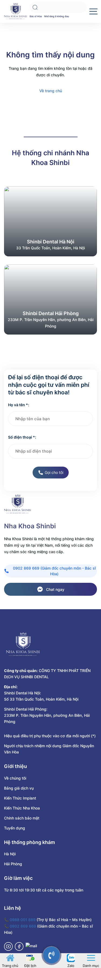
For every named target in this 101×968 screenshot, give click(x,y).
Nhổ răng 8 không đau (56, 16)
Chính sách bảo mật (21, 818)
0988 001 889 (23, 919)
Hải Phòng (13, 864)
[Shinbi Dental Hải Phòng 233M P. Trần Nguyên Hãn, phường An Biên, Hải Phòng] (50, 299)
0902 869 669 (23, 926)
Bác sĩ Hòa (36, 16)
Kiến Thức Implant (20, 798)
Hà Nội (10, 854)
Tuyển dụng (14, 828)
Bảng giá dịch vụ (19, 788)
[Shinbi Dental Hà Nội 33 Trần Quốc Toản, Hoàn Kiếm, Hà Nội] (50, 221)
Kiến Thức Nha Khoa (22, 808)
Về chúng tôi (15, 778)
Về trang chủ (50, 90)
